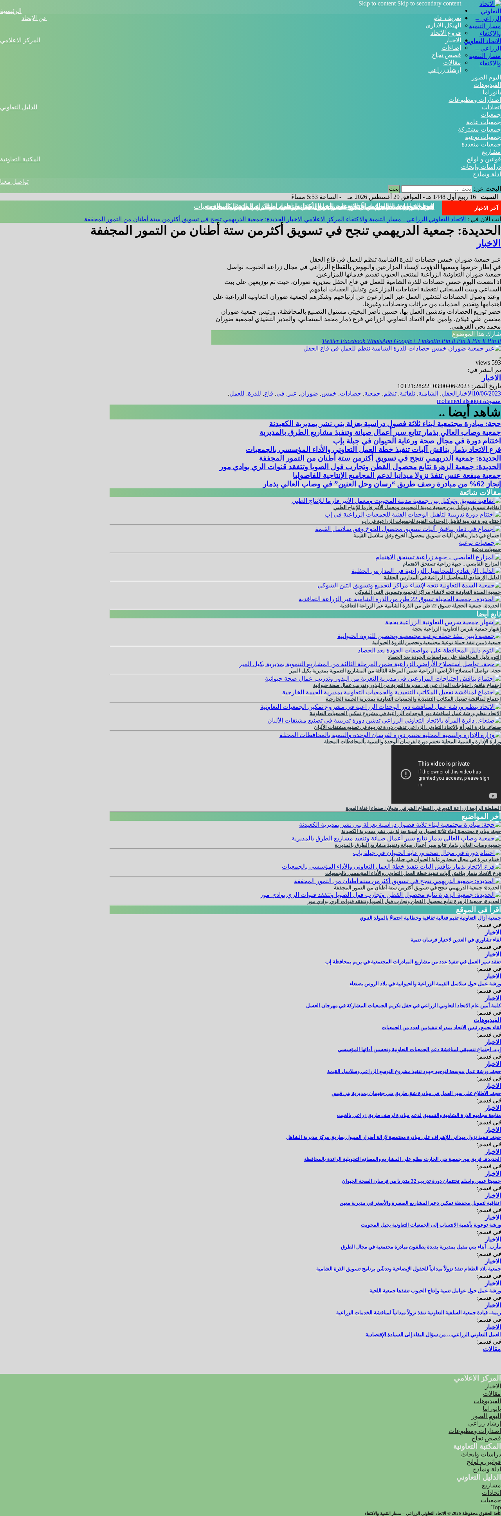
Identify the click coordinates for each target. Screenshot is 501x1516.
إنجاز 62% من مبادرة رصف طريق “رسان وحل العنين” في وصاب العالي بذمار (382, 484)
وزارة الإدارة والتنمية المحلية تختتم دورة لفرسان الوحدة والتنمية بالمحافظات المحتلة (412, 741)
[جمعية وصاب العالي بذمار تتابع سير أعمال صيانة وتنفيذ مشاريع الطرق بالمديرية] (396, 838)
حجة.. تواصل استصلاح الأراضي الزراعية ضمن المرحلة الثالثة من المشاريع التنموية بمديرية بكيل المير (395, 671)
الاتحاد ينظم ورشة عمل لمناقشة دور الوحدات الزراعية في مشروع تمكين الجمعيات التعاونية (405, 713)
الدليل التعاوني (18, 107)
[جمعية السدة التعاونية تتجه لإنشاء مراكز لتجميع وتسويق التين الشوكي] (409, 585)
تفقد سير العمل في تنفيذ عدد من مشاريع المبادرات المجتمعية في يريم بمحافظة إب (413, 962)
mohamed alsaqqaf (460, 401)
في (280, 393)
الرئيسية (11, 10)
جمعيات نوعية (483, 137)
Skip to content (377, 3)
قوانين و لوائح (484, 159)
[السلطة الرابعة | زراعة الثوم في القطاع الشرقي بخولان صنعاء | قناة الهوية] (446, 801)
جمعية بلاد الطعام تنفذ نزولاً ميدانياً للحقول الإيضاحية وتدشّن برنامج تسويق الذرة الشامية (408, 1269)
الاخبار (453, 40)
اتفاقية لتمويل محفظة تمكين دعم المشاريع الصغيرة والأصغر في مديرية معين (420, 1203)
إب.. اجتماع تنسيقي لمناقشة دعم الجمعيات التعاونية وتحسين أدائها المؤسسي (419, 1049)
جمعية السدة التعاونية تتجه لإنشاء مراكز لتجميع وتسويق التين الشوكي (428, 592)
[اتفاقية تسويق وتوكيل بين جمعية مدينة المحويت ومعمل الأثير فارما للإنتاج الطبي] (396, 500)
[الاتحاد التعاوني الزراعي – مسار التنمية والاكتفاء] (481, 33)
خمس (329, 393)
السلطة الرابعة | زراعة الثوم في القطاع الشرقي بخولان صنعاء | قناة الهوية (423, 808)
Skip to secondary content (429, 3)
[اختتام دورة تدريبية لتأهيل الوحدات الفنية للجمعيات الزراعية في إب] (412, 514)
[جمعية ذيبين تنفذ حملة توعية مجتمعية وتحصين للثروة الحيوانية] (419, 635)
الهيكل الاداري (443, 25)
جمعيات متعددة (481, 144)
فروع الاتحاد (446, 32)
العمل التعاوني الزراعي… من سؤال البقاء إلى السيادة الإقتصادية (433, 1334)
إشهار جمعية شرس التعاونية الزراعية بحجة (456, 629)
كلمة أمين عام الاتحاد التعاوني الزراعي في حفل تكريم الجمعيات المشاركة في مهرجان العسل (403, 1005)
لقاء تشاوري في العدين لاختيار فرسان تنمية (456, 940)
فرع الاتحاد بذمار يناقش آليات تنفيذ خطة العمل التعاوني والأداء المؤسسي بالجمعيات (373, 449)
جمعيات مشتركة (479, 129)
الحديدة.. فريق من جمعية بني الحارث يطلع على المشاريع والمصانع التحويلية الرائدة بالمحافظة (402, 1159)
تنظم (390, 393)
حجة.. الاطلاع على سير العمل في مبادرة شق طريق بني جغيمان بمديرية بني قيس (416, 1093)
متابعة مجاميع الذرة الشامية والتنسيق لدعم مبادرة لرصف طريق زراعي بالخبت (419, 1115)
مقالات (452, 62)
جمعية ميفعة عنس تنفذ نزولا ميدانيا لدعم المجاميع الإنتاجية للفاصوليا (397, 475)
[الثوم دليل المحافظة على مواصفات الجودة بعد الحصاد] (429, 650)
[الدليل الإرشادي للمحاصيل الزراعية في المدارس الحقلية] (426, 570)
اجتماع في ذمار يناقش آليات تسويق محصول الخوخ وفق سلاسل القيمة (427, 535)
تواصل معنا (14, 181)
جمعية (372, 393)
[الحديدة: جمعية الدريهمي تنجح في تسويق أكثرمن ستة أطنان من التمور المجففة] (397, 881)
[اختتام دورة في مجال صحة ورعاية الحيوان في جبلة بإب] (427, 852)
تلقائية (407, 393)
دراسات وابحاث (481, 166)
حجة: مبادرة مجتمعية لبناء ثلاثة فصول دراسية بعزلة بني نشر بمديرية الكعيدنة (385, 423)
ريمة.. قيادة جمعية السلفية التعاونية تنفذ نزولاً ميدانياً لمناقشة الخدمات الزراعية (418, 1312)
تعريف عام (447, 17)
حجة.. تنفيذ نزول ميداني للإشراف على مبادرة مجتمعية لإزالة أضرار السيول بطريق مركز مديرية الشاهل (393, 1137)
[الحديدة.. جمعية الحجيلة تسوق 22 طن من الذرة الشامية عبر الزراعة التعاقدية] (400, 599)
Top (496, 1507)
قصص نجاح (446, 55)
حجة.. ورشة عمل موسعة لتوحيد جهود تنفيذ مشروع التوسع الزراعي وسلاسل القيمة (414, 1071)
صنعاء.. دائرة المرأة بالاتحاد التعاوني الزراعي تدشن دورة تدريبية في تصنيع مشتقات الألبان (407, 727)
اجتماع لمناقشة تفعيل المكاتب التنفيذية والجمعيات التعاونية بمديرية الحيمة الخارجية (413, 699)
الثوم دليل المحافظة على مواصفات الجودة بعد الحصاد (444, 657)
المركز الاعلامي (20, 40)
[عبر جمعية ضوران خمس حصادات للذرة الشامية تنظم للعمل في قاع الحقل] (402, 348)
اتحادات (491, 107)
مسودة (492, 401)
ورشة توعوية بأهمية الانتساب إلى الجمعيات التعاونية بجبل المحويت (431, 1225)
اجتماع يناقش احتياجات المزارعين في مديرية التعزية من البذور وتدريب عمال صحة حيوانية (407, 685)
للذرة (254, 393)
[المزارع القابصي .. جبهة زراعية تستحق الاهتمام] (438, 557)
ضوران (309, 393)
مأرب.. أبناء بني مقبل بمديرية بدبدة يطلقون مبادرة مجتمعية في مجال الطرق (421, 1247)
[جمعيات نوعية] (480, 542)
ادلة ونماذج (487, 174)
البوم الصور (486, 77)
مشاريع (491, 151)
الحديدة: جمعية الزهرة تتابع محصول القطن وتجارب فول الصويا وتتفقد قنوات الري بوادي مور (360, 467)
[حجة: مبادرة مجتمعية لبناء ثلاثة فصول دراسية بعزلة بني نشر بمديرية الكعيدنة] (400, 824)
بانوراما (492, 92)
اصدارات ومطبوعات (475, 99)
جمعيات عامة (483, 122)
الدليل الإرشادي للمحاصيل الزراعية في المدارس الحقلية (442, 577)
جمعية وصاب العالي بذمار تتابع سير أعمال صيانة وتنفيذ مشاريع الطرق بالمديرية (380, 432)
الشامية (428, 393)
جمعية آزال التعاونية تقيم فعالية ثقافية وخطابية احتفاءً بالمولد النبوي (430, 918)
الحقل (449, 393)
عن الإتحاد (34, 17)
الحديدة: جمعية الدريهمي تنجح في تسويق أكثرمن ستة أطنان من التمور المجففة (319, 206)
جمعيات (491, 114)
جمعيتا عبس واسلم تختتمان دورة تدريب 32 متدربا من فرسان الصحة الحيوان (421, 1181)
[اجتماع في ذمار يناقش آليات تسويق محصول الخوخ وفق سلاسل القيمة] (408, 529)
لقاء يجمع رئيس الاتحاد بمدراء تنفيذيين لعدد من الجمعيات (441, 1027)
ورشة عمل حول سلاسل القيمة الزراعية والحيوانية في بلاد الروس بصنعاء (425, 984)
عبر (292, 393)
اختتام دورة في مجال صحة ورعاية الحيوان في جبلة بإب (417, 441)
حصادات (350, 393)
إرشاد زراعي (444, 70)
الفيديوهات (487, 84)
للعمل (237, 393)
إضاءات (451, 47)
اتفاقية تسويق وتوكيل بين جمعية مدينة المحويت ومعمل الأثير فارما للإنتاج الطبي (417, 507)
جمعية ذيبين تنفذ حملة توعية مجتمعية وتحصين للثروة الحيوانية (436, 642)
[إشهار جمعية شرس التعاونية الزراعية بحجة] (443, 622)
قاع (268, 393)
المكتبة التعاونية (20, 159)
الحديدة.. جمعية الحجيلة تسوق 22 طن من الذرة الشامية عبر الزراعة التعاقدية (420, 606)
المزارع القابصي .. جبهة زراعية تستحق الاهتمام (452, 564)
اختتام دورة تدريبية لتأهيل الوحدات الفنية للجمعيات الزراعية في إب (431, 521)
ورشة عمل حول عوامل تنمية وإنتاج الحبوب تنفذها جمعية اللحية (435, 1291)
